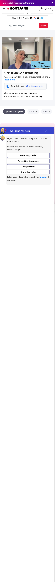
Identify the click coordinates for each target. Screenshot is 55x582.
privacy (43, 177)
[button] (46, 111)
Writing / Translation (30, 93)
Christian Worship (12, 96)
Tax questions (28, 166)
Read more (9, 79)
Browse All (13, 93)
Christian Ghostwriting (32, 96)
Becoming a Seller (28, 155)
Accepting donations (28, 161)
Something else (28, 172)
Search (43, 25)
